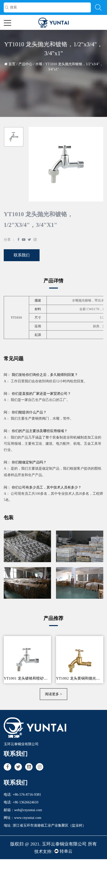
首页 (11, 64)
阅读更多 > (53, 694)
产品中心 (25, 64)
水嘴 (38, 64)
